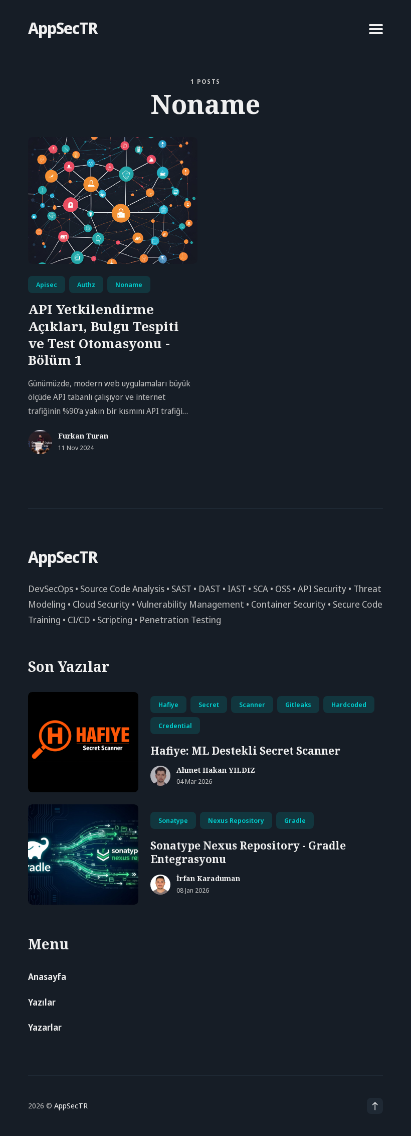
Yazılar (42, 1002)
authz (86, 284)
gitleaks (298, 704)
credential (175, 725)
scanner (252, 704)
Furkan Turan (83, 436)
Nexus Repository (236, 820)
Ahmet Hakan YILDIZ (215, 770)
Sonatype (173, 820)
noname (128, 284)
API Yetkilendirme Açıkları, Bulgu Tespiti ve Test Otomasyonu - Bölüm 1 (103, 334)
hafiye (168, 704)
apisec (46, 284)
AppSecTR (62, 28)
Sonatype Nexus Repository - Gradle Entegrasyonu (248, 852)
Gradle (295, 820)
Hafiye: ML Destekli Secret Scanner (245, 751)
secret (208, 704)
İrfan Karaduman (208, 879)
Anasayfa (47, 976)
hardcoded (348, 704)
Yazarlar (45, 1027)
